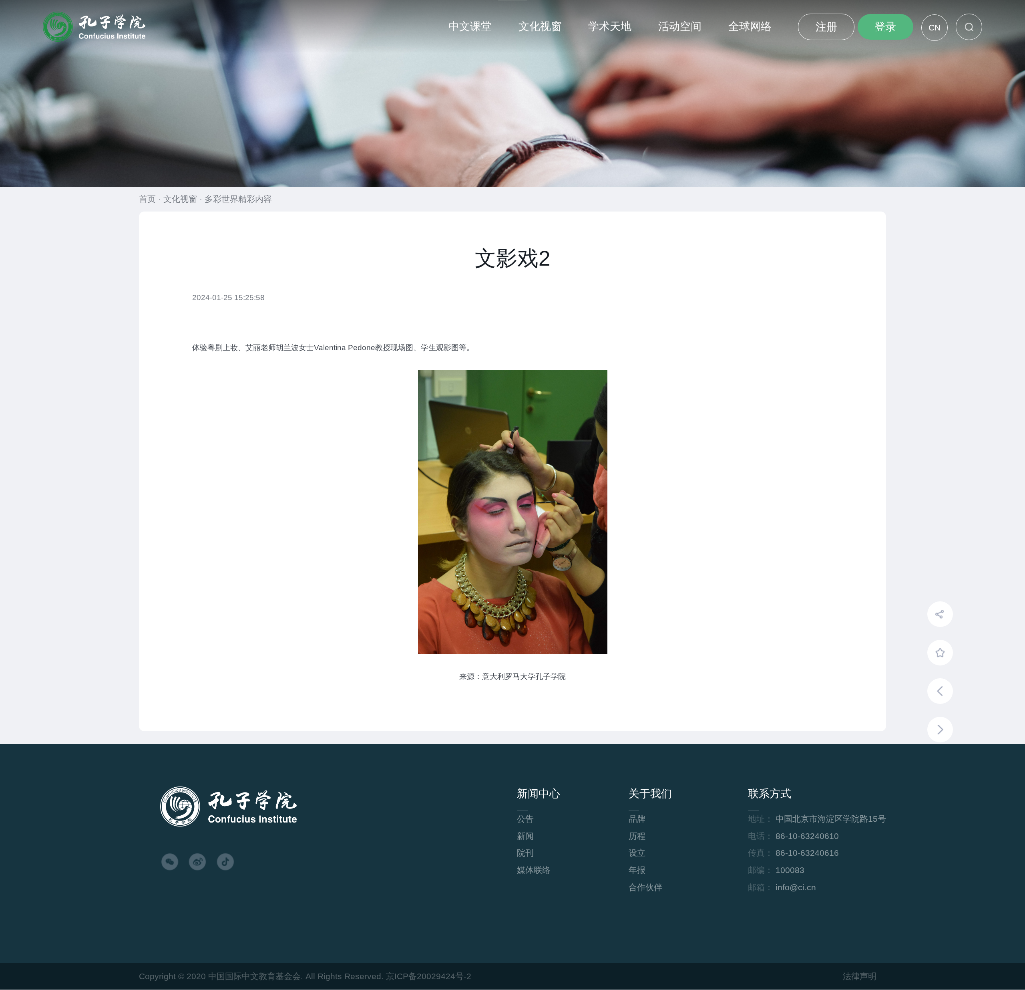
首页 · (151, 199)
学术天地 (609, 26)
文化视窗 (540, 26)
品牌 (637, 819)
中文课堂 (470, 26)
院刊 (525, 853)
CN (935, 27)
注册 (826, 27)
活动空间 (679, 26)
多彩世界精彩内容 (238, 199)
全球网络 (750, 26)
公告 (525, 819)
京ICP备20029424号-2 (428, 976)
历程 (637, 836)
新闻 (525, 836)
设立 (637, 853)
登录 (885, 27)
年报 (637, 870)
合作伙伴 (645, 887)
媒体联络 (534, 870)
